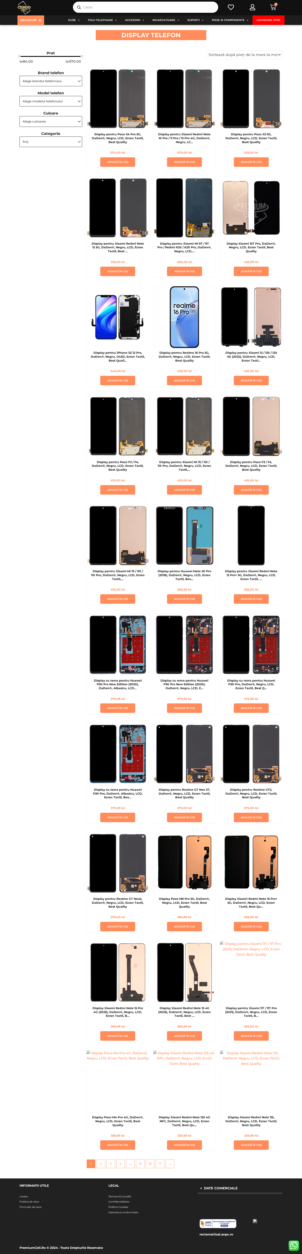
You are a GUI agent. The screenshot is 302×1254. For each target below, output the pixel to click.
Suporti (193, 20)
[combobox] (51, 81)
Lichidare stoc (268, 20)
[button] (240, 1188)
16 (150, 1164)
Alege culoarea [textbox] (34, 121)
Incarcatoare (163, 20)
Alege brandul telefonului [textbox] (42, 81)
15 (140, 1164)
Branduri (28, 20)
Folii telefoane (100, 20)
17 (159, 1164)
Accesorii (132, 20)
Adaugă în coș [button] (117, 161)
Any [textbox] (26, 142)
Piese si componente (228, 20)
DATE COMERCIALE (221, 1188)
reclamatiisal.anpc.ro (216, 1234)
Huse (72, 20)
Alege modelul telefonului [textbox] (43, 101)
